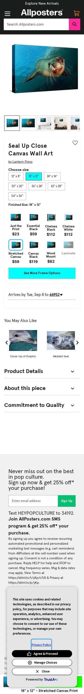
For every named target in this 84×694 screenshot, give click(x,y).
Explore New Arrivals (42, 3)
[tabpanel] (42, 237)
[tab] (16, 176)
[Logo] (42, 13)
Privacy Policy (41, 645)
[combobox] (36, 24)
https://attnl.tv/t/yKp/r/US (27, 577)
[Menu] (7, 13)
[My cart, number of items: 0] (76, 13)
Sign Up (67, 501)
